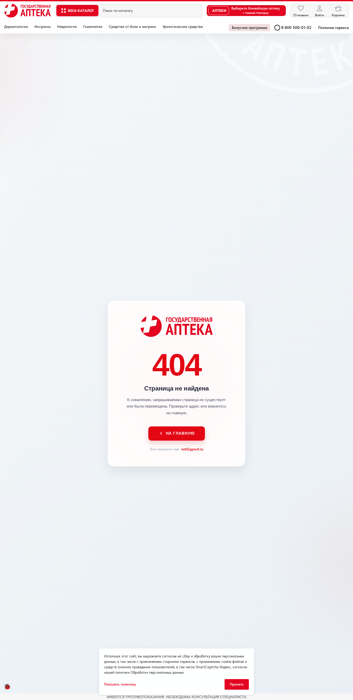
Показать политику (120, 684)
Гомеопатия (92, 27)
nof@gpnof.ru (192, 449)
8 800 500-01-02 (296, 27)
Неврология (67, 27)
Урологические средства (183, 27)
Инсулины (42, 27)
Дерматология (16, 27)
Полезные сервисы (333, 27)
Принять (237, 684)
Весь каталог (81, 11)
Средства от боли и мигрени (132, 27)
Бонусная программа (249, 28)
